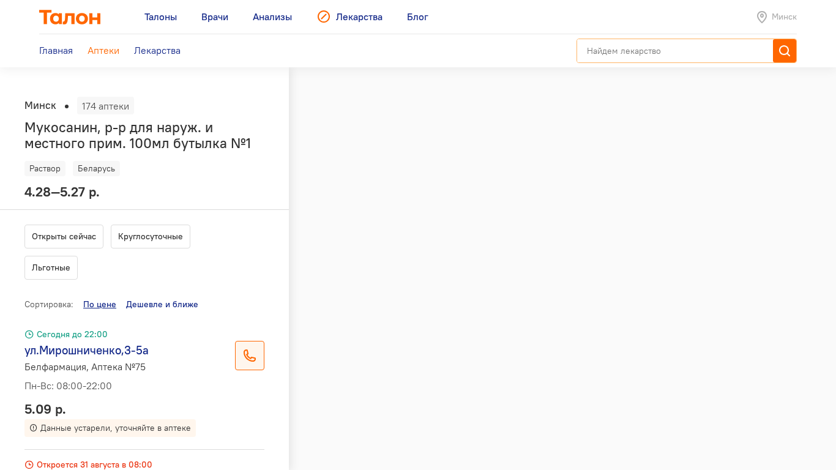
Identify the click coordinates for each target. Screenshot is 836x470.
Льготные (51, 267)
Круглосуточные (150, 236)
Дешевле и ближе (162, 304)
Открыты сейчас (64, 236)
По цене (99, 304)
